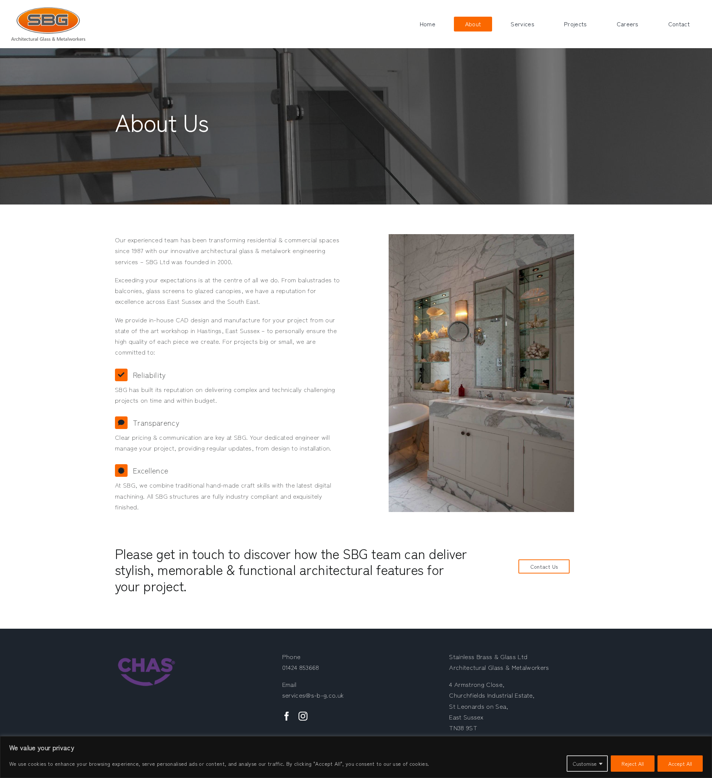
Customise (585, 763)
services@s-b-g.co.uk (313, 694)
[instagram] (303, 716)
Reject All (633, 763)
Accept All (680, 763)
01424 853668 (300, 667)
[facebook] (286, 716)
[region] (356, 757)
